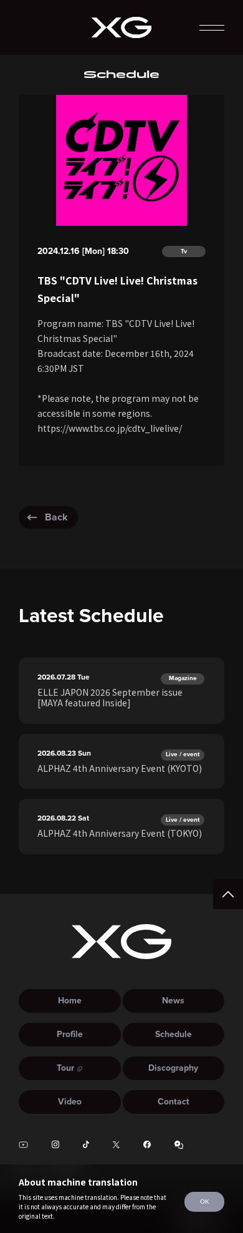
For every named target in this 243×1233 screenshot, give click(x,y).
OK (204, 1201)
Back (56, 517)
